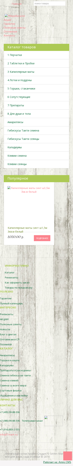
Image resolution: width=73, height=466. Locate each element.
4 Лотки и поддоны (19, 80)
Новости (5, 329)
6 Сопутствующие (18, 97)
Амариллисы (15, 122)
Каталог (20, 15)
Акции (7, 19)
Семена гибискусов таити (15, 375)
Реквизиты (11, 277)
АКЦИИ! (4, 319)
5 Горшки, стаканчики (21, 88)
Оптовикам (10, 31)
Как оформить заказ (17, 282)
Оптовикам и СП (9, 339)
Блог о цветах (8, 334)
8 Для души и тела (19, 113)
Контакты (9, 35)
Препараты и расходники (15, 370)
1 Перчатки (14, 55)
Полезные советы (14, 27)
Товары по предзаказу (18, 287)
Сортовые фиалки (11, 390)
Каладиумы (14, 147)
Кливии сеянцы (17, 164)
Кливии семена (17, 155)
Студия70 (43, 453)
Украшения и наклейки (14, 395)
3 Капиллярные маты (20, 71)
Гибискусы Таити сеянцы (23, 139)
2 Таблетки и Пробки (20, 63)
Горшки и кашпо (9, 360)
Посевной (6, 344)
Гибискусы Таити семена (23, 130)
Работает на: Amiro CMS (57, 462)
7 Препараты (15, 105)
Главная (17, 3)
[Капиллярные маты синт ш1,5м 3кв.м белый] (28, 204)
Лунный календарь (11, 303)
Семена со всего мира (13, 385)
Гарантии (9, 23)
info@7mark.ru (9, 434)
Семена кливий (9, 380)
